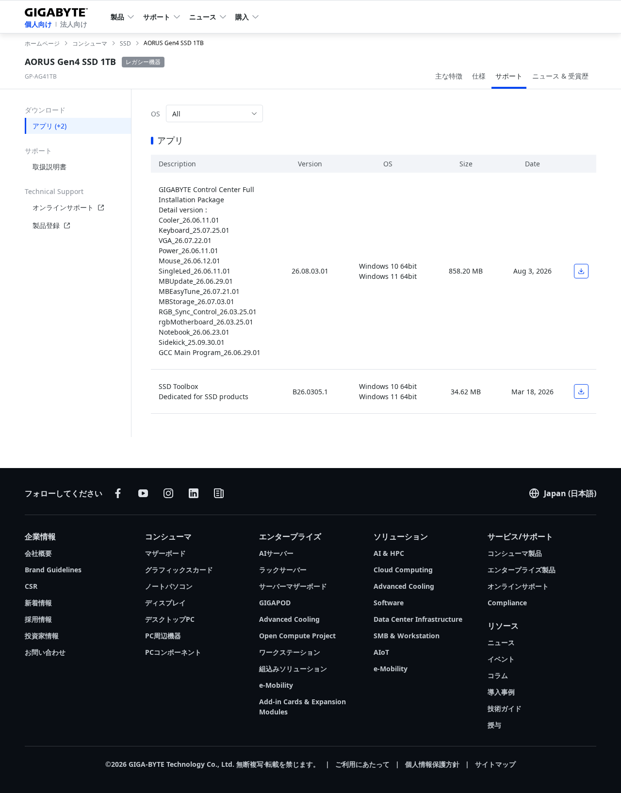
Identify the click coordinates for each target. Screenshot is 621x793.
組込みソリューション (293, 668)
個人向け (38, 24)
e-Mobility (276, 685)
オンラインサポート (63, 207)
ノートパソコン (169, 586)
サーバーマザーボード (293, 586)
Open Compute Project (297, 635)
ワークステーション (289, 652)
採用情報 (38, 619)
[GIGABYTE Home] (60, 10)
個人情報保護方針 (432, 764)
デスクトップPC (170, 619)
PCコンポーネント (173, 652)
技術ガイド (505, 708)
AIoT (381, 652)
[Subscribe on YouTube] (143, 493)
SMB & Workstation (407, 635)
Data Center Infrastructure (418, 619)
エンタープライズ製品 (522, 569)
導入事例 (501, 691)
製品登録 (46, 225)
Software (389, 602)
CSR (31, 586)
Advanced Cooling (289, 619)
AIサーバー (276, 553)
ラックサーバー (283, 569)
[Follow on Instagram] (168, 493)
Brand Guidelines (53, 569)
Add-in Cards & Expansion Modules (302, 706)
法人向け (73, 24)
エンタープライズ (290, 536)
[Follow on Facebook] (118, 493)
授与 (494, 724)
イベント (501, 659)
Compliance (507, 602)
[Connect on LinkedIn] (193, 493)
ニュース (501, 642)
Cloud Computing (403, 569)
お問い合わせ (45, 652)
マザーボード (165, 553)
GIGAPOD (275, 602)
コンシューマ (168, 536)
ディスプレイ (165, 602)
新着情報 (38, 602)
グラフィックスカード (179, 569)
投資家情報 (42, 635)
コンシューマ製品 (515, 553)
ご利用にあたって (362, 764)
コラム (498, 675)
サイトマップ (495, 764)
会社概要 (38, 553)
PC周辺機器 (163, 635)
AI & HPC (389, 553)
